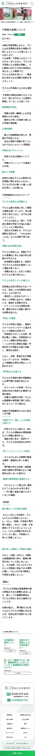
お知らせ (25, 732)
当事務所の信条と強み (25, 715)
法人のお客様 (25, 719)
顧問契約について (25, 728)
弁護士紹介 (9, 723)
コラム (25, 737)
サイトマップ (10, 743)
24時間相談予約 (19, 700)
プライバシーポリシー (22, 743)
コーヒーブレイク (9, 732)
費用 (25, 723)
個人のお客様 (9, 719)
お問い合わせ (17, 753)
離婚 (19, 34)
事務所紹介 (9, 715)
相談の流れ (9, 728)
